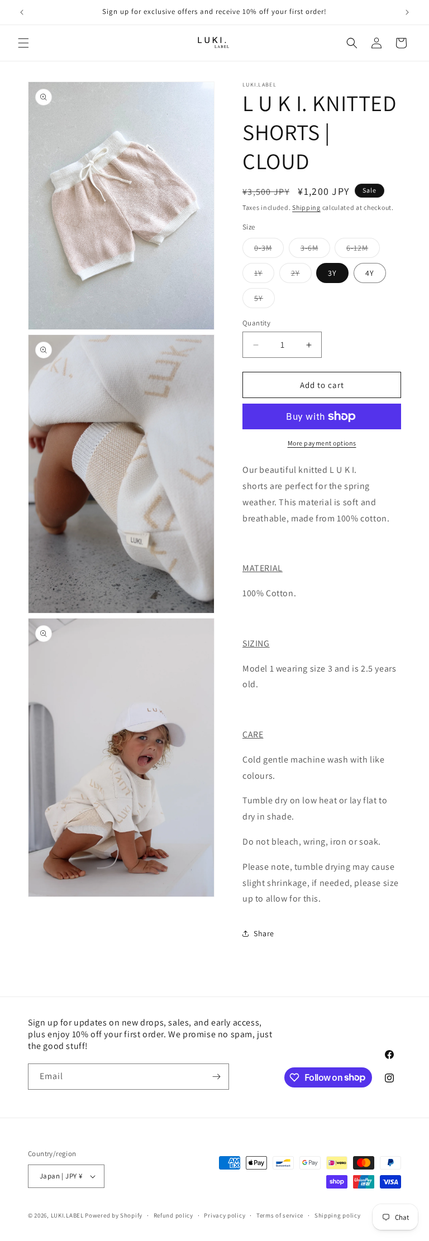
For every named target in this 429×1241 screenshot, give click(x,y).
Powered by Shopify (113, 1215)
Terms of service (279, 1215)
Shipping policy (337, 1215)
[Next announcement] (407, 12)
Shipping (306, 207)
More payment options (322, 443)
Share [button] (264, 933)
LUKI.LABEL (67, 1215)
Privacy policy (224, 1215)
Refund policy (173, 1215)
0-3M (269, 250)
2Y (301, 275)
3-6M (315, 250)
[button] (23, 43)
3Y (332, 273)
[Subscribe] (216, 1076)
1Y (264, 275)
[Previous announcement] (21, 12)
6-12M (363, 250)
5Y (264, 300)
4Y (369, 273)
